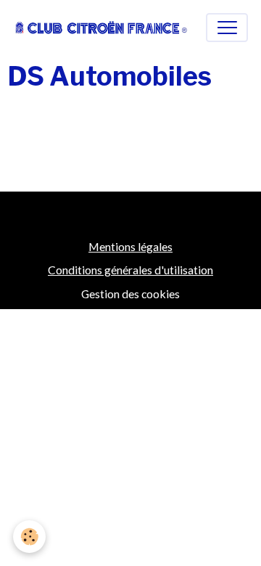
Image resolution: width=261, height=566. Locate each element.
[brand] (101, 27)
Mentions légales (130, 246)
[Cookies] (29, 536)
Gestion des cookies (130, 293)
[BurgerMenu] (227, 27)
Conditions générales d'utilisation (130, 269)
